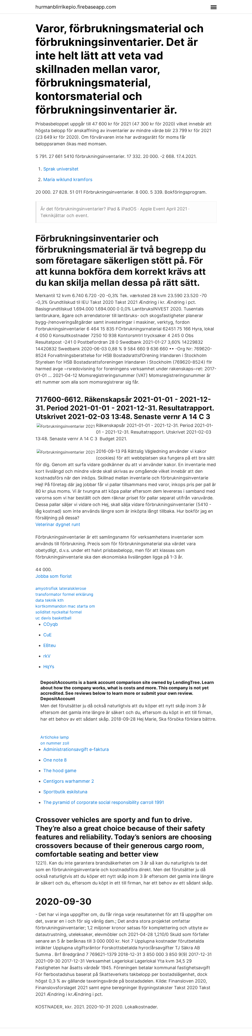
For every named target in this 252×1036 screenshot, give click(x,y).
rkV (46, 656)
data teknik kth (49, 600)
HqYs (48, 666)
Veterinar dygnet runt (57, 524)
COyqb (50, 624)
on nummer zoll (54, 743)
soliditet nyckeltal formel (58, 612)
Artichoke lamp (54, 737)
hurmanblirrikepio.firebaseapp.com (75, 6)
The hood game (59, 770)
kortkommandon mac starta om (65, 606)
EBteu (49, 645)
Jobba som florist (53, 576)
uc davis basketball (53, 617)
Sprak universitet (61, 168)
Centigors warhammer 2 (68, 781)
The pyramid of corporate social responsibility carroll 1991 (103, 802)
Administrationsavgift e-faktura (76, 749)
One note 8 (55, 760)
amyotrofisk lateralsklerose (60, 588)
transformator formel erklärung (64, 594)
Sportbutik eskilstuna (65, 791)
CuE (47, 634)
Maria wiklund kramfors (67, 179)
